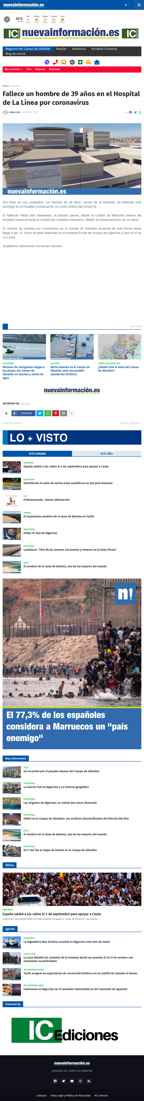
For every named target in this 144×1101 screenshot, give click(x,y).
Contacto (42, 1095)
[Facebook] (130, 112)
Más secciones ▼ (13, 69)
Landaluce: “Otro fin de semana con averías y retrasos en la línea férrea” (70, 549)
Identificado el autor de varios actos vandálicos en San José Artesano (68, 483)
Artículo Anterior (13, 423)
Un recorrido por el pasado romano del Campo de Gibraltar (61, 771)
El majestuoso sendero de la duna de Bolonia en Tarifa (59, 516)
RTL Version (101, 1095)
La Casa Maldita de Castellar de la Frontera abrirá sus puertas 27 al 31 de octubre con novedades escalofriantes (78, 959)
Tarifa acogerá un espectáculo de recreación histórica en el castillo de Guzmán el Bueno (80, 973)
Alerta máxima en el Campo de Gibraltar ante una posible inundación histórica (70, 370)
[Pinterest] (55, 413)
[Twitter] (135, 112)
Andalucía (79, 49)
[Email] (63, 413)
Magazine (40, 69)
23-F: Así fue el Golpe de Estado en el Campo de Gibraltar (60, 850)
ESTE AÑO (107, 453)
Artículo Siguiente (130, 423)
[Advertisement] (72, 289)
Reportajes (54, 69)
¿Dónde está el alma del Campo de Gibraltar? (118, 368)
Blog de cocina (15, 54)
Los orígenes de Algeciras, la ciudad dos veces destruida (60, 802)
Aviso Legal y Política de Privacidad (70, 1095)
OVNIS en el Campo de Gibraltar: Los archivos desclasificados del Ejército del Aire (76, 818)
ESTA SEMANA (37, 453)
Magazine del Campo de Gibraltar (27, 49)
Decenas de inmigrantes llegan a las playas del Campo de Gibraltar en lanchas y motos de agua (24, 372)
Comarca (16, 86)
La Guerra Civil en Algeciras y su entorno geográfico (56, 787)
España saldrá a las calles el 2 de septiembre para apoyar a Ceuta (66, 466)
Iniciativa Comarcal (104, 49)
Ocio (29, 69)
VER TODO (136, 326)
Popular (61, 49)
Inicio (6, 86)
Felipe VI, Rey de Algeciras (40, 533)
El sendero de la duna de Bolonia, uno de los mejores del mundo (65, 566)
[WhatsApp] (140, 112)
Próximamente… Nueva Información (47, 499)
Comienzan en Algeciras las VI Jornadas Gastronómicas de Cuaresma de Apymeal (75, 989)
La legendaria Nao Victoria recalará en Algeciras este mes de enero (67, 941)
